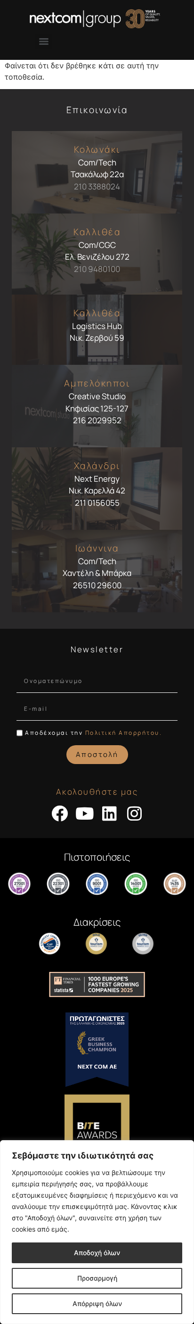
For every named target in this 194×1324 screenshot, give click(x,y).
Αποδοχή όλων (97, 1253)
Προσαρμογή (97, 1278)
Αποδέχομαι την (93, 733)
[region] (97, 1232)
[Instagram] (134, 813)
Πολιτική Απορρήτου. (123, 733)
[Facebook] (59, 813)
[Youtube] (84, 813)
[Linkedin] (109, 813)
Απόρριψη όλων (97, 1303)
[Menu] (43, 41)
